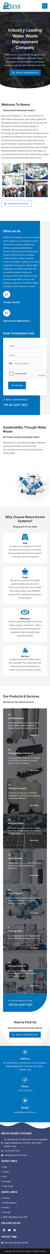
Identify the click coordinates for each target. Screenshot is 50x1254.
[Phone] (25, 1080)
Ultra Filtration (15, 858)
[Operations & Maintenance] (6, 313)
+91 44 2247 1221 (15, 405)
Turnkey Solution (11, 302)
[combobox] (11, 364)
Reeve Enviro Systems (23, 1251)
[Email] (25, 1101)
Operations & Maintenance (16, 321)
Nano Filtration (15, 893)
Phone (25, 1086)
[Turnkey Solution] (6, 294)
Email (25, 1107)
